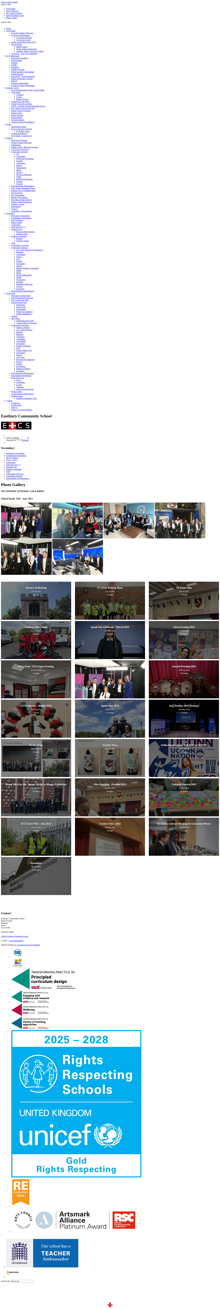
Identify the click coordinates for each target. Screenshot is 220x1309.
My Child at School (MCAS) (23, 108)
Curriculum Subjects (19, 152)
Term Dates (10, 9)
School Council (22, 241)
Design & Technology (25, 159)
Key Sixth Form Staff (20, 300)
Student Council (17, 204)
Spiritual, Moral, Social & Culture (29, 51)
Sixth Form (10, 293)
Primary (9, 138)
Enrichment (15, 207)
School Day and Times (20, 101)
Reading (19, 282)
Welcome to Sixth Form (20, 296)
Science (19, 181)
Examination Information (21, 218)
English (19, 161)
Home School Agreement (26, 49)
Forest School (16, 193)
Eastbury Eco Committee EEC (23, 191)
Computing (20, 156)
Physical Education (24, 175)
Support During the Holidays (23, 122)
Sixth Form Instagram (25, 389)
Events (19, 97)
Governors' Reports (24, 38)
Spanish (19, 184)
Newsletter (20, 382)
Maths (18, 270)
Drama (19, 257)
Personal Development (25, 232)
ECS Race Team (23, 131)
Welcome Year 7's (18, 227)
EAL (18, 259)
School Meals (16, 117)
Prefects (19, 238)
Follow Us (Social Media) (21, 410)
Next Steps (15, 318)
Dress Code (21, 307)
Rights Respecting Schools (22, 79)
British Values (22, 47)
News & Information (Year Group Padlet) (28, 90)
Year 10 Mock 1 (12, 11)
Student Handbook (23, 314)
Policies (14, 63)
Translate (25, 440)
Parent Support (17, 115)
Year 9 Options (17, 220)
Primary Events (22, 99)
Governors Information (20, 35)
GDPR (14, 65)
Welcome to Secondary (20, 216)
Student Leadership (19, 236)
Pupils (8, 124)
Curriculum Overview (20, 149)
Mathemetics (21, 168)
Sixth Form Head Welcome (22, 298)
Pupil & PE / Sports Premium (23, 76)
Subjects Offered (23, 328)
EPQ (18, 348)
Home (8, 28)
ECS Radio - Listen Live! (21, 136)
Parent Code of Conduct (21, 111)
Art (17, 154)
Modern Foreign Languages (27, 268)
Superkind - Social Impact (21, 211)
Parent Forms (16, 113)
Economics (20, 344)
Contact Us (15, 403)
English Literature (23, 346)
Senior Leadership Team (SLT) (23, 42)
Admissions (16, 145)
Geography (20, 163)
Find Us (14, 407)
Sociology (20, 289)
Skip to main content (9, 2)
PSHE (18, 177)
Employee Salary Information (23, 85)
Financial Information (20, 83)
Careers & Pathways (19, 133)
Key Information (12, 56)
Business (19, 252)
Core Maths (21, 341)
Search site (5, 1281)
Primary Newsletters (19, 197)
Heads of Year (22, 234)
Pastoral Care (16, 229)
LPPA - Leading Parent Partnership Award (28, 106)
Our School (10, 31)
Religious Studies (23, 369)
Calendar (20, 95)
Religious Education (24, 179)
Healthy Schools (17, 70)
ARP (13, 243)
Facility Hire (16, 405)
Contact (9, 401)
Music (18, 170)
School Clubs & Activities (21, 104)
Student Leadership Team (26, 398)
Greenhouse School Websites (28, 945)
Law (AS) (20, 357)
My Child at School (14, 13)
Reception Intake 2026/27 (21, 200)
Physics (19, 362)
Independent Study (18, 127)
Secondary (10, 213)
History (19, 165)
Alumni (14, 316)
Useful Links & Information (22, 394)
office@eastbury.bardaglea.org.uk (14, 936)
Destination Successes (25, 321)
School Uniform (17, 120)
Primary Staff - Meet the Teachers (24, 147)
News (18, 380)
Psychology (21, 280)
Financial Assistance (24, 312)
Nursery (14, 209)
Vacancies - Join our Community (24, 54)
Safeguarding (16, 60)
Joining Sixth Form (19, 302)
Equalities (15, 67)
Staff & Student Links (15, 15)
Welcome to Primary (19, 140)
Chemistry (20, 337)
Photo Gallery (11, 18)
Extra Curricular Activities (21, 129)
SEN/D (14, 81)
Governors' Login (23, 40)
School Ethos (16, 44)
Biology (19, 332)
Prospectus (20, 305)
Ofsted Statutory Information (22, 72)
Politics (19, 364)
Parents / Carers (12, 88)
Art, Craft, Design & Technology (29, 250)
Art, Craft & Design (24, 330)
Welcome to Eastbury (19, 58)
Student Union (17, 396)
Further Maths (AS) (24, 350)
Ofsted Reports (17, 74)
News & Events (17, 378)
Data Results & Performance (22, 186)
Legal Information (16, 941)
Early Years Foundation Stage (23, 188)
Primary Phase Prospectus (21, 202)
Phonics (19, 172)
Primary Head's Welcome (21, 143)
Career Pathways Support (26, 323)
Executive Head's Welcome (22, 33)
